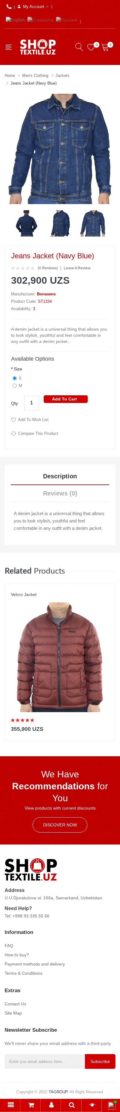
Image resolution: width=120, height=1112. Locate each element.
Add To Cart (64, 399)
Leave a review (77, 268)
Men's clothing (35, 75)
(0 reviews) (48, 268)
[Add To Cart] (106, 727)
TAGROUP (58, 1092)
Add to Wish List (33, 419)
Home (10, 75)
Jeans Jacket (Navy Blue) (33, 83)
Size (18, 368)
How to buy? (17, 954)
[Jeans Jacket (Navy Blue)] (27, 223)
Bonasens (46, 294)
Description (60, 476)
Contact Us (15, 1003)
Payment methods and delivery (35, 964)
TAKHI (16, 600)
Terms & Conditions (23, 973)
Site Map (13, 1013)
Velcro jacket (24, 594)
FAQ (9, 945)
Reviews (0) (60, 493)
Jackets (62, 75)
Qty (14, 403)
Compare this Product (38, 433)
